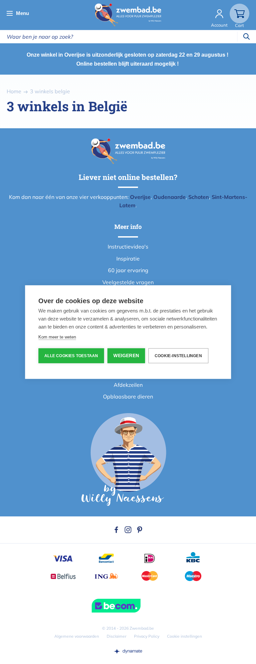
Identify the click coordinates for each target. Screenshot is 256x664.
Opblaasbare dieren (128, 396)
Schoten (198, 197)
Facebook (116, 529)
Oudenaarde (169, 197)
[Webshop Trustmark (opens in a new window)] (128, 606)
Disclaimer (116, 636)
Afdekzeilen (128, 384)
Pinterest (139, 529)
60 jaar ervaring (128, 270)
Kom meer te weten (57, 336)
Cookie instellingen (184, 636)
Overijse (140, 197)
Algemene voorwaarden (76, 636)
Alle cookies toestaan (71, 355)
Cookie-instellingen (178, 355)
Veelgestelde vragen (128, 282)
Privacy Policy (146, 636)
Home (14, 91)
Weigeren (126, 355)
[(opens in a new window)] (128, 651)
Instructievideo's (128, 246)
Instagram (128, 529)
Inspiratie (128, 258)
